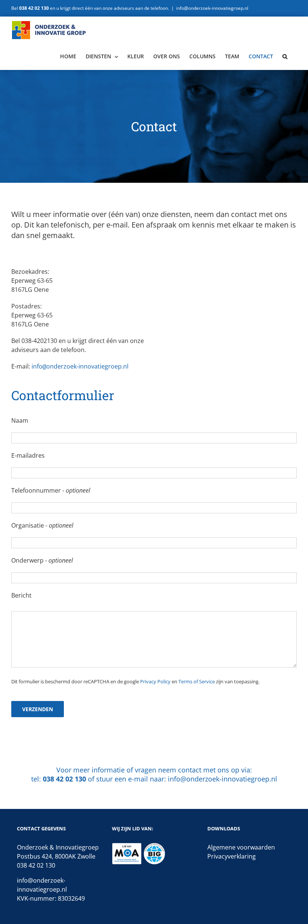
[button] (284, 56)
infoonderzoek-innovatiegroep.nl (80, 366)
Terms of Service (196, 681)
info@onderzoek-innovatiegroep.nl (212, 8)
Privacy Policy (155, 681)
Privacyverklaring (231, 856)
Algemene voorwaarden (241, 847)
